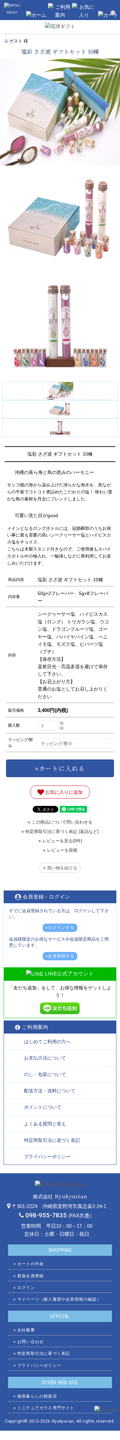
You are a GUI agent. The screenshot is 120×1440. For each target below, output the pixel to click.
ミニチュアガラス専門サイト (46, 1408)
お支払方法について (45, 1058)
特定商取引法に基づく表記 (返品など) (62, 831)
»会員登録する (59, 956)
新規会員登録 (30, 1276)
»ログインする (59, 927)
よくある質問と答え (45, 1123)
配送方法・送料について (49, 1090)
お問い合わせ (30, 1341)
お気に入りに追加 (63, 792)
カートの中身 (30, 1264)
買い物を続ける (62, 867)
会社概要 (26, 1330)
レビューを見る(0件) (62, 840)
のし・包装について (45, 1074)
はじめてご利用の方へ (47, 1041)
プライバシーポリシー (47, 1156)
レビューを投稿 (62, 850)
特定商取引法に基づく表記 (52, 1140)
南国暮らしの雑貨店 (37, 1396)
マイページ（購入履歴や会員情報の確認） (59, 1299)
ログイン (26, 1287)
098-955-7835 (46, 1215)
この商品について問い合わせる (62, 822)
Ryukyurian (63, 1421)
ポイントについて (42, 1107)
